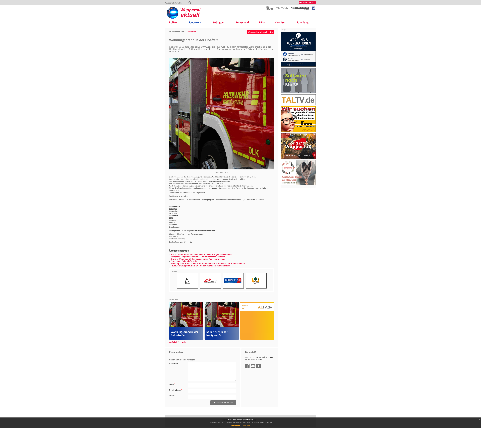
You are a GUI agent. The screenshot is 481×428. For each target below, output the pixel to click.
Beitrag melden (258, 366)
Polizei (173, 22)
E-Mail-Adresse (175, 390)
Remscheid (242, 22)
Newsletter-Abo (309, 3)
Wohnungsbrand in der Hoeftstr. (260, 32)
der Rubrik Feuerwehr (177, 342)
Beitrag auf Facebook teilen (247, 366)
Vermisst (280, 22)
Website (172, 396)
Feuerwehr (195, 22)
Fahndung (303, 22)
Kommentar (174, 363)
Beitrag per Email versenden (253, 366)
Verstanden (235, 425)
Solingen (218, 22)
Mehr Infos (246, 425)
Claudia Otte (191, 31)
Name (172, 384)
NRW (262, 22)
